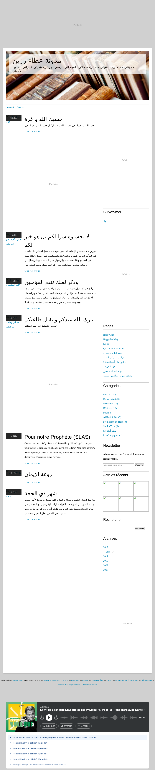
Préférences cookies (90, 684)
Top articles (75, 680)
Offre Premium (146, 680)
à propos (85, 726)
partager (68, 726)
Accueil (10, 107)
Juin (108, 551)
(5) (112, 417)
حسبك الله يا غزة (44, 119)
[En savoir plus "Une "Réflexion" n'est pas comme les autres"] (110, 488)
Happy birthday (110, 339)
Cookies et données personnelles (68, 684)
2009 (105, 565)
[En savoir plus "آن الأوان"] (126, 504)
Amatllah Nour (17, 680)
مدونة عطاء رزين (36, 60)
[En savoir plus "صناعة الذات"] (141, 488)
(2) (113, 435)
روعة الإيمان (38, 474)
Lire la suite (33, 132)
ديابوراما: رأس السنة (113, 357)
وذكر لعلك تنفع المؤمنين (51, 282)
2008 (105, 569)
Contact (20, 107)
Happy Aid (108, 334)
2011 (105, 556)
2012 (105, 547)
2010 (105, 560)
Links (106, 343)
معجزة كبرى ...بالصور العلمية (117, 375)
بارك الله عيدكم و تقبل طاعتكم (59, 319)
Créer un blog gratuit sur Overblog (55, 680)
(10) (110, 408)
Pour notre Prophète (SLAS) (57, 437)
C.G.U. (109, 680)
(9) (107, 412)
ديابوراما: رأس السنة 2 (114, 361)
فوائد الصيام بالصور (112, 371)
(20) (109, 394)
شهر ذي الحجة (41, 493)
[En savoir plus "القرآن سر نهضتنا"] (126, 488)
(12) (110, 403)
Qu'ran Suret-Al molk (113, 348)
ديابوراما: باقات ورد (112, 352)
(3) (111, 426)
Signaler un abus (97, 680)
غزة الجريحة (109, 366)
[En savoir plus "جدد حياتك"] (110, 504)
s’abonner (50, 726)
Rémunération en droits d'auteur (126, 680)
